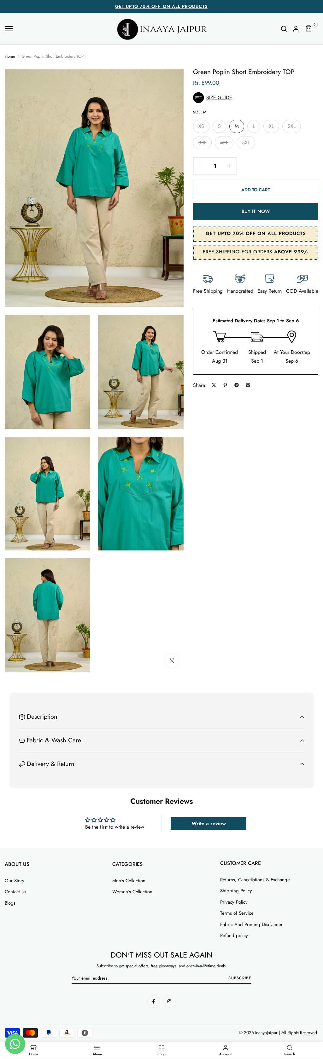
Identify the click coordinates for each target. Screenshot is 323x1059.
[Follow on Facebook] (153, 1001)
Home (10, 56)
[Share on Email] (247, 385)
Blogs (10, 903)
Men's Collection (128, 880)
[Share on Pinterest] (225, 385)
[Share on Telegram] (236, 385)
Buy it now (256, 211)
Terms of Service (237, 913)
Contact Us (15, 891)
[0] (308, 28)
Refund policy (234, 935)
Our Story (14, 880)
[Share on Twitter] (213, 385)
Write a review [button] (208, 823)
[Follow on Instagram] (169, 1001)
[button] (255, 97)
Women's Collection (132, 891)
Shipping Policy (236, 890)
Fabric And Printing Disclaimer (251, 924)
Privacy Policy (234, 902)
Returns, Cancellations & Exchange (255, 879)
